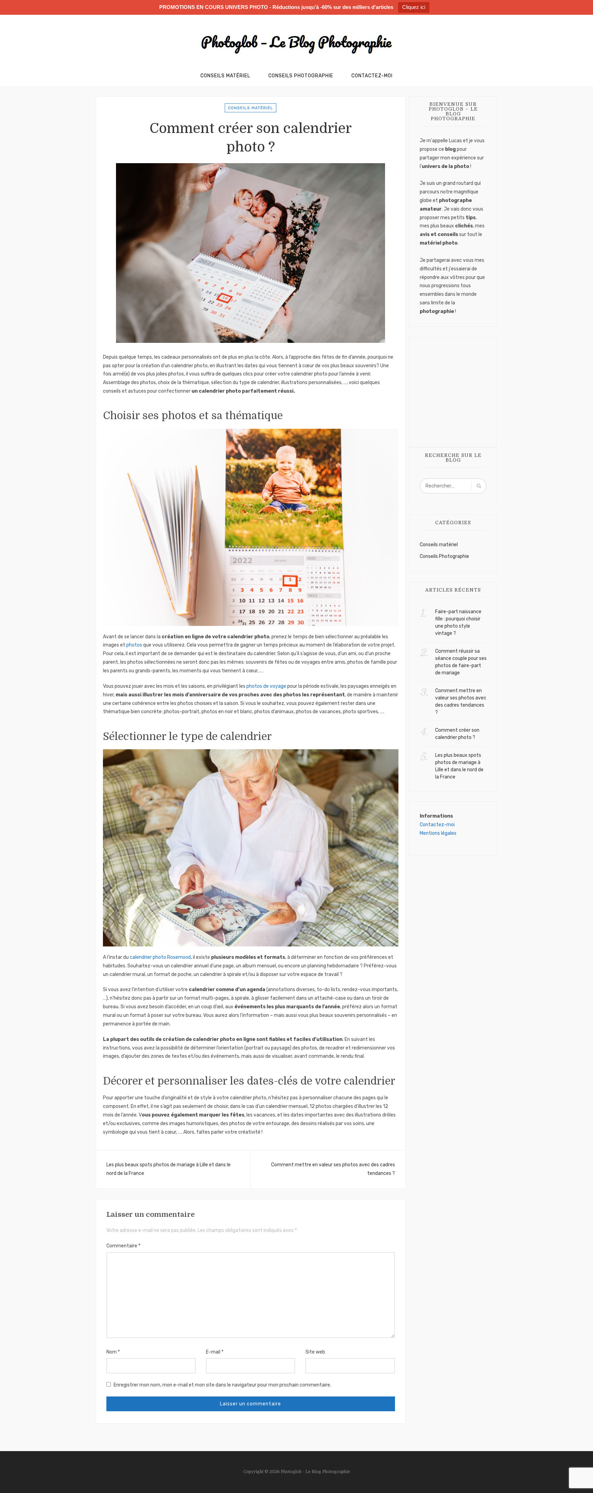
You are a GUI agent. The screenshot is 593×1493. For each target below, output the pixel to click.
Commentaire (123, 1246)
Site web (315, 1352)
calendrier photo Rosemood (160, 957)
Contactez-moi (372, 76)
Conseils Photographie (300, 76)
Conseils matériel (250, 107)
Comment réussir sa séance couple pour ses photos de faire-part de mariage (461, 662)
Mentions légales (438, 833)
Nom (113, 1352)
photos (134, 645)
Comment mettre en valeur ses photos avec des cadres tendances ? (333, 1169)
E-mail (214, 1352)
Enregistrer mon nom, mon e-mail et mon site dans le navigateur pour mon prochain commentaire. (222, 1385)
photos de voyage (266, 686)
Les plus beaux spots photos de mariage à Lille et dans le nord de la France (168, 1169)
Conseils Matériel (225, 76)
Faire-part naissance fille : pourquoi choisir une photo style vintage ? (458, 622)
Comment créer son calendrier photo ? (457, 733)
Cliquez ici (413, 7)
